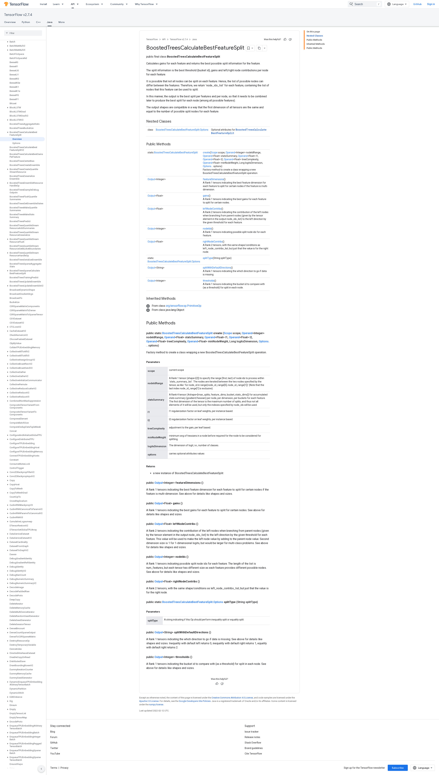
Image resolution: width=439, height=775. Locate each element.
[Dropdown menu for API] (79, 4)
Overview (10, 22)
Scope (214, 152)
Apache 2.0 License (149, 701)
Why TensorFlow (144, 4)
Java (49, 22)
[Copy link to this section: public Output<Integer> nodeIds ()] (192, 557)
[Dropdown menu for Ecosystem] (103, 4)
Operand (230, 152)
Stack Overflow (253, 742)
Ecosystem (92, 4)
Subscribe (398, 767)
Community (117, 4)
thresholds (208, 280)
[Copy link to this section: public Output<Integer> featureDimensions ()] (207, 483)
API (73, 4)
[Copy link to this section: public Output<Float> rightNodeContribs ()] (203, 581)
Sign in (431, 4)
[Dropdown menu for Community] (128, 4)
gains (206, 195)
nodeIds (207, 228)
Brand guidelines (254, 748)
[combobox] (365, 4)
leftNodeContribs (212, 208)
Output (151, 179)
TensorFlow (152, 39)
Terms (53, 767)
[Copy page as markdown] (259, 48)
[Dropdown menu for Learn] (64, 4)
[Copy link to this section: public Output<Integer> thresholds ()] (196, 657)
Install (43, 4)
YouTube (55, 753)
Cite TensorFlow (253, 753)
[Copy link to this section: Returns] (158, 466)
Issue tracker (252, 731)
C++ (38, 22)
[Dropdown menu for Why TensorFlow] (158, 4)
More (61, 22)
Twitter (54, 748)
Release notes (252, 737)
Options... (208, 166)
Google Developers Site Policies (195, 701)
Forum (53, 737)
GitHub (417, 4)
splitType (208, 258)
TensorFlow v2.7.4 (18, 15)
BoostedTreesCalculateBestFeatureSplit (176, 152)
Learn (56, 4)
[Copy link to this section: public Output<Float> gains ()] (186, 503)
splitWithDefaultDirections (217, 267)
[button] (22, 42)
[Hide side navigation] (41, 768)
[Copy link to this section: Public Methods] (174, 144)
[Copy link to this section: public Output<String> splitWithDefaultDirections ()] (215, 632)
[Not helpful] (290, 39)
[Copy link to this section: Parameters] (163, 362)
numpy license (156, 704)
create (206, 152)
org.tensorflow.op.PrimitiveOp (183, 305)
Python (26, 22)
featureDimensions (213, 179)
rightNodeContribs (213, 241)
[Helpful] (285, 39)
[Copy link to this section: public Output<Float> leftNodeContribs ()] (202, 524)
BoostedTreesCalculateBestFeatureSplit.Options (182, 129)
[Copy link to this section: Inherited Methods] (179, 299)
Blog (52, 731)
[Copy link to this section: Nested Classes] (174, 122)
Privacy (64, 767)
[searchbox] (23, 33)
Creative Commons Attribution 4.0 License (232, 697)
